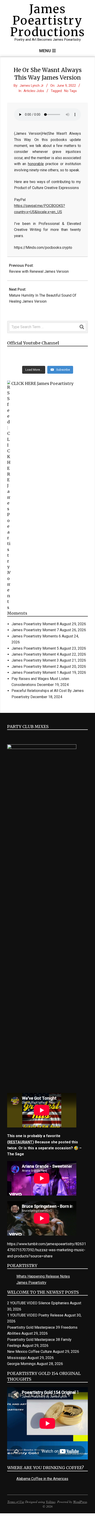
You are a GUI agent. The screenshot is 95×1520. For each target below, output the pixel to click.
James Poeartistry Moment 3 (35, 660)
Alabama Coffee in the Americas (42, 1479)
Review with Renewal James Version (39, 271)
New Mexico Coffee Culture (29, 1351)
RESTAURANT (21, 1142)
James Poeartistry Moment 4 (35, 654)
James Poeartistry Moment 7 (35, 630)
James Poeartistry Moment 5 (35, 648)
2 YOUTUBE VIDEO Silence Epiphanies (38, 1303)
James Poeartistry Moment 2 (35, 666)
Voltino (50, 1502)
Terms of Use (15, 1502)
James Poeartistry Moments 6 (36, 636)
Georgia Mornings (21, 1364)
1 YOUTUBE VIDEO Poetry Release (35, 1315)
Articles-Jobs (34, 91)
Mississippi (17, 1358)
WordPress (80, 1502)
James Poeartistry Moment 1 (35, 672)
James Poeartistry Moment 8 (35, 624)
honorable (36, 164)
